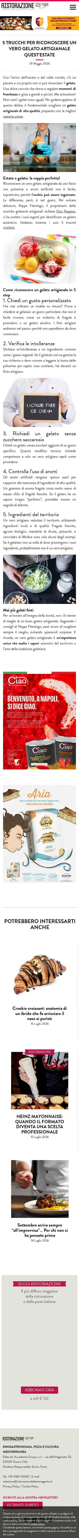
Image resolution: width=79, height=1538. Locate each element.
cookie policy (37, 1524)
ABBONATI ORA (39, 1390)
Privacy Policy (11, 1486)
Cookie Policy (30, 1486)
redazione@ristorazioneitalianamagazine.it (27, 1481)
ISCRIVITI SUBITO (23, 1505)
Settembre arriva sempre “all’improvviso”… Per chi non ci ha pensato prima (40, 1230)
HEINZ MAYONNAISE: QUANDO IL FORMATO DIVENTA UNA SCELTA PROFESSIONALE (39, 1124)
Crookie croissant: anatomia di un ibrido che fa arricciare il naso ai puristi (39, 1013)
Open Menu (72, 7)
